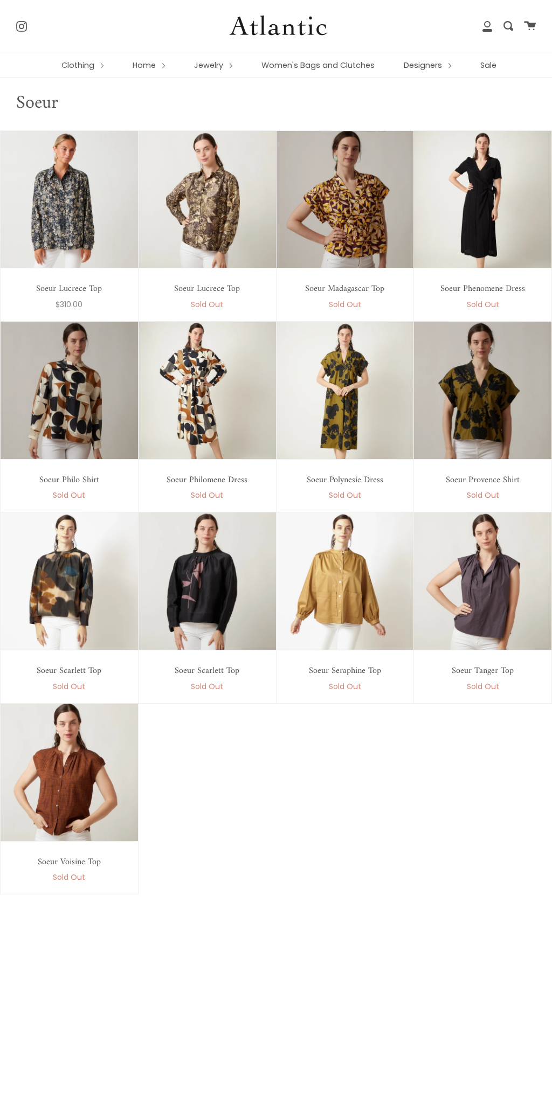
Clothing (78, 65)
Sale (488, 65)
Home (145, 65)
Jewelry (209, 65)
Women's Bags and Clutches (318, 65)
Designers (424, 65)
